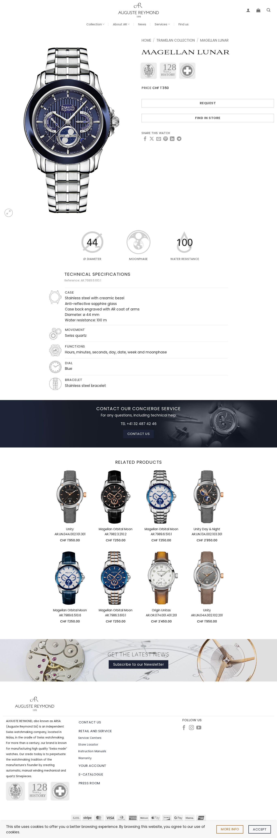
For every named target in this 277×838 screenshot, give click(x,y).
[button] (248, 10)
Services (161, 24)
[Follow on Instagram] (191, 728)
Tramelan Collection (175, 40)
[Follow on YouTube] (198, 728)
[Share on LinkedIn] (172, 139)
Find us (183, 24)
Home (146, 40)
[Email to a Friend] (158, 139)
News (142, 24)
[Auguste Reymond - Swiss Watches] (138, 10)
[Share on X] (151, 139)
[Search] (268, 10)
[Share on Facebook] (145, 139)
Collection (94, 24)
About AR (120, 24)
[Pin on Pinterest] (165, 139)
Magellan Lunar (214, 40)
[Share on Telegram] (179, 139)
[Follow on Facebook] (183, 728)
